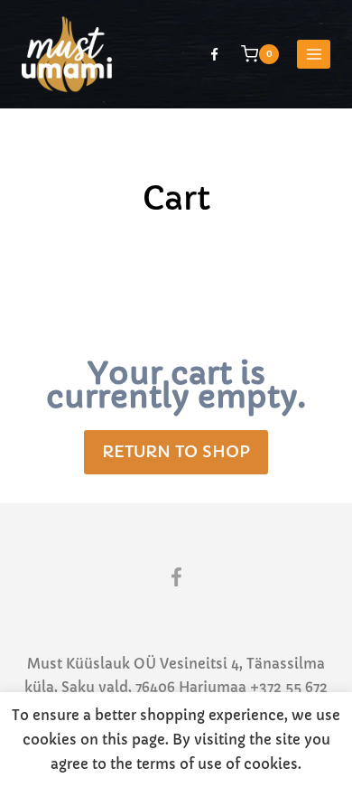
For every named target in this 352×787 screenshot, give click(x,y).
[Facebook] (213, 54)
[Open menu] (313, 54)
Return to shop (176, 451)
